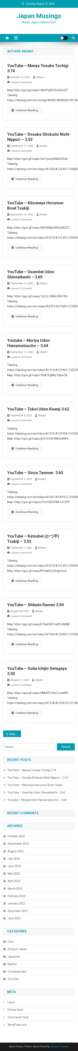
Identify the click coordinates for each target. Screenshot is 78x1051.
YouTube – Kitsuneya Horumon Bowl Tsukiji (35, 785)
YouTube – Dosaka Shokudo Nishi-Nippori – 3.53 (38, 777)
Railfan (12, 964)
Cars (10, 941)
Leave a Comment (21, 82)
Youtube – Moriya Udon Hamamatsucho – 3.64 (37, 799)
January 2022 (16, 903)
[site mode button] (64, 38)
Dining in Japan (17, 949)
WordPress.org (17, 1024)
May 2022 (14, 873)
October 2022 (16, 836)
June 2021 (14, 918)
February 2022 (17, 896)
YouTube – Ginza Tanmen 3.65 (35, 472)
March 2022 (15, 888)
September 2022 (18, 843)
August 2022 (16, 851)
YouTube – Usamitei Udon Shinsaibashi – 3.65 (36, 792)
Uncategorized (17, 971)
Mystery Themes (59, 1046)
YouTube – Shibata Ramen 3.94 (35, 604)
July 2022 (14, 858)
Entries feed (15, 1009)
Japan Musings (39, 16)
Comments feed (18, 1017)
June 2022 (14, 866)
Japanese (14, 956)
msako (40, 77)
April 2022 (14, 881)
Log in (11, 1002)
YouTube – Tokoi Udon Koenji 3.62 (38, 409)
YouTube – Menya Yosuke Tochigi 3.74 (32, 770)
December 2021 (18, 910)
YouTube (13, 979)
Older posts (15, 734)
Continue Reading (27, 110)
